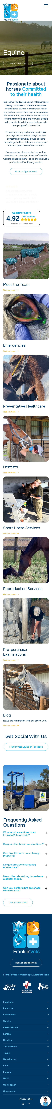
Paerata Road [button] (10, 1027)
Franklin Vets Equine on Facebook (26, 746)
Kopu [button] (6, 1065)
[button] (46, 6)
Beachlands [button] (9, 1014)
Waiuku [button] (7, 1021)
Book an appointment (26, 962)
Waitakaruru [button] (9, 1059)
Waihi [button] (6, 1078)
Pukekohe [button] (8, 1002)
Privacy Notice (26, 1099)
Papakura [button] (8, 1008)
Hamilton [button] (8, 1040)
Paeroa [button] (7, 1072)
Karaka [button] (7, 1034)
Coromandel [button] (9, 1091)
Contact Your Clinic (18, 63)
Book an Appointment (26, 171)
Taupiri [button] (7, 1053)
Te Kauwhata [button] (10, 1046)
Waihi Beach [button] (9, 1085)
